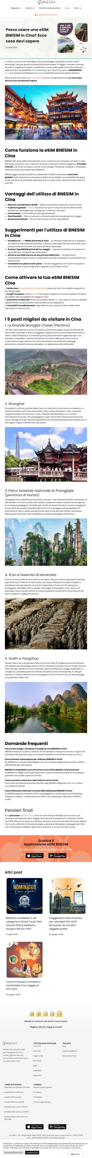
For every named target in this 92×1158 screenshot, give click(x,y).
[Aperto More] (80, 8)
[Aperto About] (68, 8)
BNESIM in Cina (27, 815)
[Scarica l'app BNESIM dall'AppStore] (35, 1126)
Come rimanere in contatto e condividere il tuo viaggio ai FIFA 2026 (23, 985)
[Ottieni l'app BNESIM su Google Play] (57, 1126)
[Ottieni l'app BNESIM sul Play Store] (57, 855)
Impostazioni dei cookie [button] (13, 1152)
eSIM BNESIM (36, 77)
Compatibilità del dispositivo (32, 288)
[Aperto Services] (33, 8)
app (57, 299)
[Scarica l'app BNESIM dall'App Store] (35, 855)
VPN (23, 240)
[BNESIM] (11, 1043)
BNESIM (31, 207)
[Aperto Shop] (20, 8)
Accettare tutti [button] (32, 1152)
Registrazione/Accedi (47, 14)
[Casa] (46, 2)
